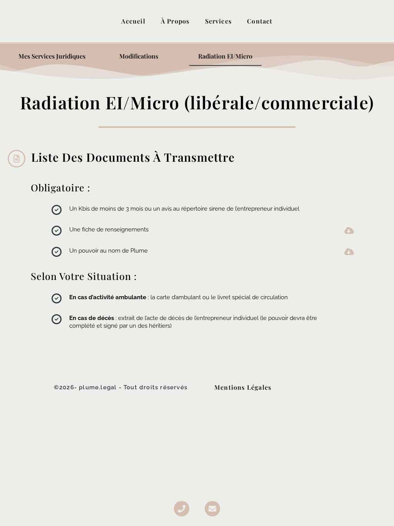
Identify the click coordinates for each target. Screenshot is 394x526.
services (218, 21)
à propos (175, 21)
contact (259, 21)
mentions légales (242, 387)
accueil (133, 21)
